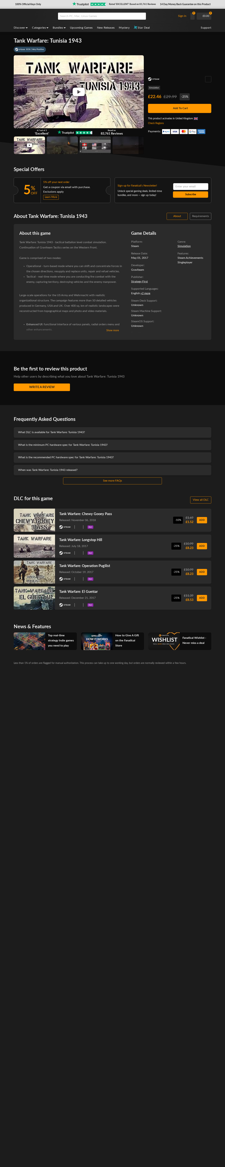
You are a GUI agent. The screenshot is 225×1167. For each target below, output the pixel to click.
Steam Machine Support (146, 311)
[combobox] (116, 16)
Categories (39, 27)
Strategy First (139, 281)
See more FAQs (112, 480)
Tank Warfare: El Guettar (78, 591)
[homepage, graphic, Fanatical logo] (33, 16)
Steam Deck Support (144, 300)
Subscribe (190, 194)
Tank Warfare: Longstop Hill (80, 540)
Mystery (124, 27)
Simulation (154, 88)
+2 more (145, 293)
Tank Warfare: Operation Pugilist (84, 566)
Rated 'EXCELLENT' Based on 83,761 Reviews (132, 4)
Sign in (182, 16)
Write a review (42, 387)
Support (206, 27)
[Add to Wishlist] (208, 79)
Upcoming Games (81, 27)
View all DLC (201, 499)
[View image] (29, 145)
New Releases (106, 27)
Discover (19, 27)
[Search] (142, 16)
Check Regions (156, 123)
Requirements (200, 216)
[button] (28, 4)
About (177, 216)
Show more (112, 330)
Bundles (58, 27)
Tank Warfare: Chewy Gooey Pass (85, 514)
